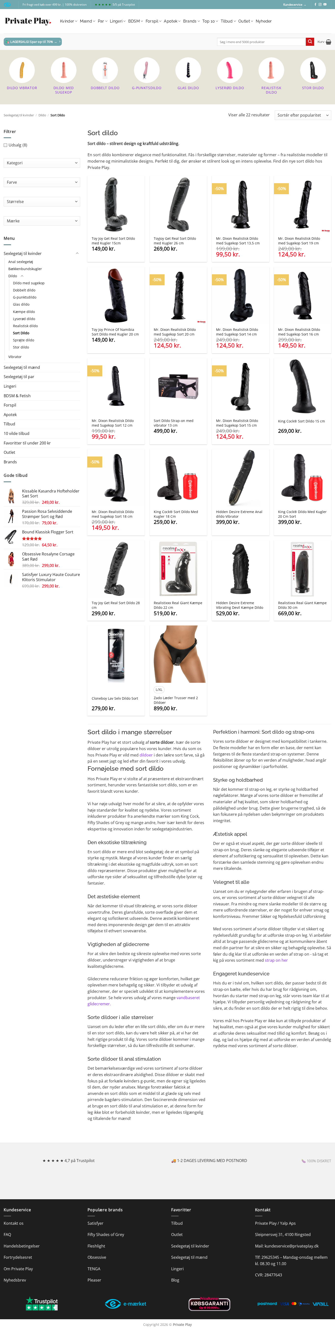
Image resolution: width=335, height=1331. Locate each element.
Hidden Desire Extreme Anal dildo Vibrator (239, 514)
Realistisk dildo (25, 326)
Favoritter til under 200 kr (27, 443)
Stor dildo (21, 347)
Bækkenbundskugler (25, 268)
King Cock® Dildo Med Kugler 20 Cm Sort (302, 514)
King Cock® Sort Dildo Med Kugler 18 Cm (176, 514)
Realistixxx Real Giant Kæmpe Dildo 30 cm (302, 605)
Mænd (86, 21)
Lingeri (116, 21)
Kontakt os (14, 1223)
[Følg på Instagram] (320, 4)
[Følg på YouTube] (324, 4)
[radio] (159, 689)
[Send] (310, 42)
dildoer (146, 755)
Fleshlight (96, 1246)
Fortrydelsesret (18, 1257)
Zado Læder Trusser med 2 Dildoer (176, 700)
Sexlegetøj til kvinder (19, 115)
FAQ (7, 1234)
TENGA (94, 1268)
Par (101, 21)
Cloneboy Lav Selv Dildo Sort (115, 698)
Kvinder (67, 21)
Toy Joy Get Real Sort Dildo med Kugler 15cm (113, 240)
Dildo (42, 115)
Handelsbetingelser (22, 1246)
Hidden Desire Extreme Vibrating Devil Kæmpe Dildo (239, 605)
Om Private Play (18, 1268)
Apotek (170, 21)
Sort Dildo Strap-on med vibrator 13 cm (173, 423)
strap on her (276, 960)
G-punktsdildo (24, 297)
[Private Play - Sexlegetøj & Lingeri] (28, 21)
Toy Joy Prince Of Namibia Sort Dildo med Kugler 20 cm (115, 331)
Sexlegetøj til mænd (22, 367)
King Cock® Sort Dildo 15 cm (301, 421)
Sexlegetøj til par (19, 376)
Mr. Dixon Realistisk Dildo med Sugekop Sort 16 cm (299, 331)
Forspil (152, 21)
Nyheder (264, 21)
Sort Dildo (21, 333)
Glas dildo (21, 304)
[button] (324, 41)
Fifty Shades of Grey (106, 1234)
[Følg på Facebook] (315, 4)
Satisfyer (95, 1223)
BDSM (134, 21)
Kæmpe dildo (24, 311)
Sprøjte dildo (23, 340)
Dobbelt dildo (24, 290)
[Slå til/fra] (77, 253)
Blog (175, 1280)
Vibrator (15, 356)
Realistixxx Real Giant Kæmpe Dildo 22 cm (178, 605)
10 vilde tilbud (16, 433)
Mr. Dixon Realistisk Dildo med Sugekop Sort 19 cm (299, 240)
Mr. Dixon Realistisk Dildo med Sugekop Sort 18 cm (113, 514)
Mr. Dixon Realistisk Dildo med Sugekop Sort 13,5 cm (238, 240)
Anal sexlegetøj (20, 261)
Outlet (244, 21)
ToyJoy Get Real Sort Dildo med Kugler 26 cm (175, 240)
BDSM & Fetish (17, 395)
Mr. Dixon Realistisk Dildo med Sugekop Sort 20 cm (175, 331)
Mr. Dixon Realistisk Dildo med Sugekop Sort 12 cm (113, 423)
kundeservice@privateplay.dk (292, 1246)
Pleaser (94, 1280)
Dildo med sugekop (29, 283)
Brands (190, 21)
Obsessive (97, 1257)
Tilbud (227, 21)
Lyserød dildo (24, 318)
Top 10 (208, 21)
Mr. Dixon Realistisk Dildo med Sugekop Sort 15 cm (237, 423)
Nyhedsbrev (15, 1280)
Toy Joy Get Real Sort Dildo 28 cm (116, 605)
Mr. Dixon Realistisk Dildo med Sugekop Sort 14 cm (237, 331)
